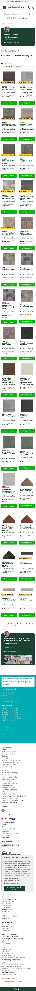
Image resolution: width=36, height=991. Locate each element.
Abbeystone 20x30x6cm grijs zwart (8, 307)
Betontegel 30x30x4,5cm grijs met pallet (27, 453)
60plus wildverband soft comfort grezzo (8, 197)
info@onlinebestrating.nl (12, 42)
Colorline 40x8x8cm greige (9, 599)
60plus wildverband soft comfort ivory (8, 233)
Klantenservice (7, 767)
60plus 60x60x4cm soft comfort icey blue (9, 124)
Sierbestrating (6, 903)
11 (15, 625)
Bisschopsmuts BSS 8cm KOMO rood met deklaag (27, 527)
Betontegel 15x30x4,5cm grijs (8, 415)
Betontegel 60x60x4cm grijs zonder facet (8, 491)
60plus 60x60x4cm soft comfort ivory (26, 124)
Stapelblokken (6, 931)
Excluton (5, 825)
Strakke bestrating (8, 901)
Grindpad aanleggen (9, 974)
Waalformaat (6, 914)
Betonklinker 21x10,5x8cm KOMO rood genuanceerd (7, 379)
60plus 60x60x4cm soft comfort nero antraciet (8, 160)
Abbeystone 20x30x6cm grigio (27, 268)
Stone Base (6, 835)
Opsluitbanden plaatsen (10, 802)
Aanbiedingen (6, 949)
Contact (4, 750)
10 (33, 623)
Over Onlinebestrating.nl (10, 773)
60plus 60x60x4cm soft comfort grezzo (26, 88)
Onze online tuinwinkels (10, 777)
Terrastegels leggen (8, 955)
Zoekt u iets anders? (9, 764)
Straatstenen (6, 907)
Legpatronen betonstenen (11, 962)
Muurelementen (7, 922)
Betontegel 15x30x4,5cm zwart (25, 416)
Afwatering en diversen (10, 937)
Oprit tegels (6, 943)
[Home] (16, 7)
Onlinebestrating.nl (8, 829)
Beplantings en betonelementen (13, 939)
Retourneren (6, 758)
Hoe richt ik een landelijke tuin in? (13, 958)
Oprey (4, 827)
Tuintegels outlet (7, 953)
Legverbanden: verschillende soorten (14, 796)
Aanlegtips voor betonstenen (12, 966)
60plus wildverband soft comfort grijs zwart (26, 197)
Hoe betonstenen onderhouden (13, 964)
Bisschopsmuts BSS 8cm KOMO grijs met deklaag (26, 490)
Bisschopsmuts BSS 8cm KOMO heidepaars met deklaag (8, 527)
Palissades (5, 928)
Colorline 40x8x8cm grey (26, 599)
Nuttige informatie (8, 779)
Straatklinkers (6, 905)
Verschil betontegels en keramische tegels (16, 968)
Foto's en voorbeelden (9, 792)
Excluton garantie (8, 788)
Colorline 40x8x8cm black (26, 563)
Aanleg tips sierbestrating (10, 762)
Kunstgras (5, 951)
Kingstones (5, 918)
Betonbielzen (6, 924)
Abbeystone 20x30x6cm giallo (8, 268)
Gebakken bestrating (9, 899)
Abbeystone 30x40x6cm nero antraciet (26, 343)
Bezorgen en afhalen (9, 754)
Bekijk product (9, 103)
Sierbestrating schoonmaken (12, 960)
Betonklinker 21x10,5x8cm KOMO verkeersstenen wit (26, 379)
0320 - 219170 (8, 696)
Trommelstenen (7, 910)
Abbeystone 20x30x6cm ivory (26, 305)
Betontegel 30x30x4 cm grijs (8, 452)
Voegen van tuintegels (9, 798)
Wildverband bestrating (10, 916)
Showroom (5, 775)
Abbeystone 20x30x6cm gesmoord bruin (26, 233)
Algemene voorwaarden (10, 783)
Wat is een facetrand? (9, 972)
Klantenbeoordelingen (9, 790)
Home (2, 23)
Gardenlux (5, 831)
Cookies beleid (7, 785)
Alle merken (6, 837)
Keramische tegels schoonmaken (13, 800)
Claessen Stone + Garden (10, 833)
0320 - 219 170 (9, 39)
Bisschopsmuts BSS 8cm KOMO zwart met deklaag (8, 564)
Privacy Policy (6, 781)
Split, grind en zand (8, 941)
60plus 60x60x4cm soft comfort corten (8, 88)
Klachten (5, 756)
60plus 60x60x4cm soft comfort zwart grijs (26, 160)
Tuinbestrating (7, 895)
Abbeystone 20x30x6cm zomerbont (7, 343)
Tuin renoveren (7, 970)
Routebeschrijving (8, 701)
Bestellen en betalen (9, 752)
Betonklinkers (6, 897)
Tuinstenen (5, 912)
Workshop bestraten (9, 794)
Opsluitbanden (7, 926)
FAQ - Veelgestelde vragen (11, 760)
